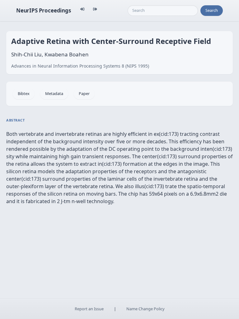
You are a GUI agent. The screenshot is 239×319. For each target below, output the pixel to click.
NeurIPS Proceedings (43, 10)
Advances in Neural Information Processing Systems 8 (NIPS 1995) (80, 66)
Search (211, 10)
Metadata (54, 93)
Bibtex (24, 93)
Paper (84, 93)
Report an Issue (89, 309)
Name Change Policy (145, 309)
